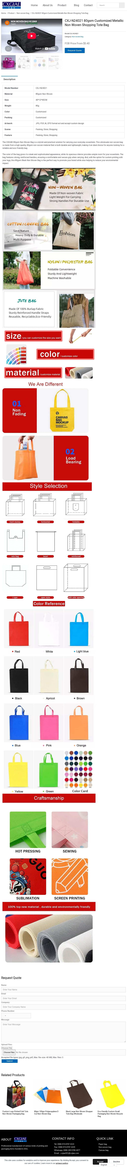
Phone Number (8, 1011)
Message (5, 1020)
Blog (76, 5)
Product (62, 5)
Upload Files (6, 1044)
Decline (116, 1162)
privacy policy (62, 1163)
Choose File (7, 1048)
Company (5, 1002)
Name (3, 985)
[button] (58, 22)
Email (3, 994)
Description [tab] (9, 79)
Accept (100, 1162)
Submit (10, 1061)
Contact (88, 5)
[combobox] (4, 1015)
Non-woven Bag (77, 37)
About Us (48, 5)
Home (34, 5)
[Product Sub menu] (68, 5)
